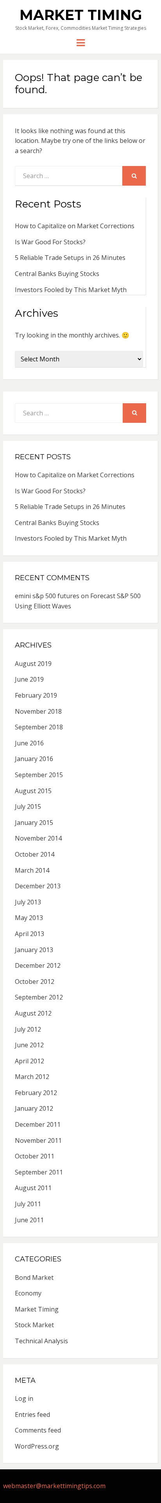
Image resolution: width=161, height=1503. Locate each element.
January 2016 (34, 758)
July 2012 (28, 1029)
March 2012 (32, 1076)
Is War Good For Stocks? (50, 242)
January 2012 (34, 1108)
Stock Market (34, 1325)
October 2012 (34, 981)
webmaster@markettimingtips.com (54, 1485)
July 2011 (28, 1204)
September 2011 (39, 1172)
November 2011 (38, 1140)
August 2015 (33, 791)
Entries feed (32, 1414)
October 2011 (34, 1156)
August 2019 (33, 663)
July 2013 (28, 902)
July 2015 (28, 806)
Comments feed (38, 1430)
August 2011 (33, 1188)
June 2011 (29, 1220)
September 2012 (39, 997)
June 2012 (29, 1045)
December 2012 (38, 965)
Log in (24, 1398)
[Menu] (81, 42)
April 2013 (29, 933)
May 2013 (29, 917)
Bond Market (34, 1277)
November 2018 (38, 711)
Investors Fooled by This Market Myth (71, 289)
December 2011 (38, 1124)
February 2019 (36, 695)
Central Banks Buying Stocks (57, 273)
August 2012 (33, 1013)
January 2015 (34, 822)
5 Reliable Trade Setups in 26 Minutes (70, 257)
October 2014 (34, 854)
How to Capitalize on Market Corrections (74, 226)
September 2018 (39, 727)
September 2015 (39, 774)
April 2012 (29, 1061)
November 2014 (38, 838)
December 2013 (38, 886)
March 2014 (32, 870)
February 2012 (36, 1092)
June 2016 (29, 743)
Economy (28, 1293)
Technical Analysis (41, 1341)
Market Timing (81, 14)
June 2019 (29, 679)
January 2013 (34, 949)
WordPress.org (37, 1446)
